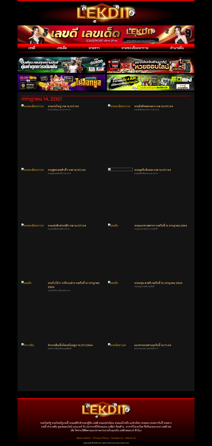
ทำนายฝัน (177, 48)
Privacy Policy (101, 437)
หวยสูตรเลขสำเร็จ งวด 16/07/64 (67, 169)
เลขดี (31, 48)
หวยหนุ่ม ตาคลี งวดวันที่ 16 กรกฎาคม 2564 (158, 283)
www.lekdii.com (122, 443)
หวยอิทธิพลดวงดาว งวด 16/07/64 (153, 106)
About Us (131, 437)
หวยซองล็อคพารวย (134, 48)
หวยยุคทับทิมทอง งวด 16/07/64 (152, 169)
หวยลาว (94, 48)
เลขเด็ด (62, 48)
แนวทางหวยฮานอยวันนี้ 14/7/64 (152, 345)
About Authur (83, 437)
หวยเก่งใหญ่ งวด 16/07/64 (63, 106)
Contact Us (117, 437)
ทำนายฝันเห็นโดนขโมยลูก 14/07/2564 (70, 345)
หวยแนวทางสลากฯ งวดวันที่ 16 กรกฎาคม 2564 (160, 225)
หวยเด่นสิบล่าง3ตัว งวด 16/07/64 (67, 225)
